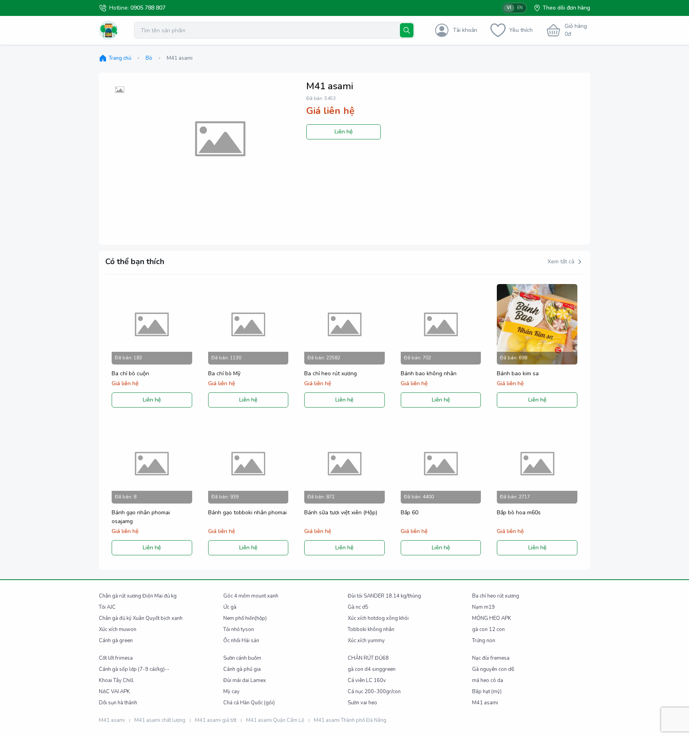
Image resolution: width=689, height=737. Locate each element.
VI (509, 8)
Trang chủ (119, 58)
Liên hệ (343, 131)
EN (520, 8)
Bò (149, 58)
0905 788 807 (147, 8)
